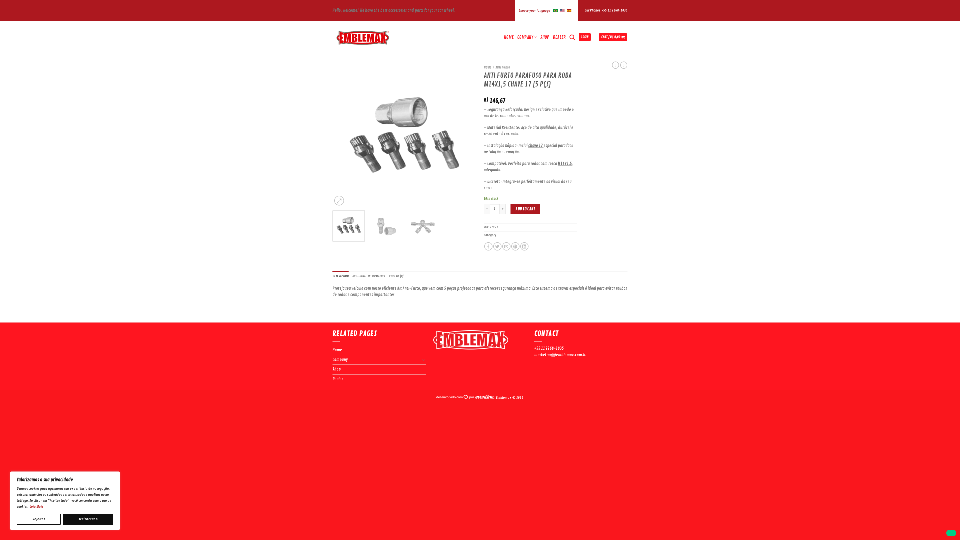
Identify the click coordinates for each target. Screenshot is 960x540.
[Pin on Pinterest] (515, 246)
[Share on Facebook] (488, 246)
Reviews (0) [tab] (396, 276)
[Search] (572, 37)
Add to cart (525, 209)
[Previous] (341, 134)
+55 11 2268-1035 (615, 10)
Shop (544, 37)
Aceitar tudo (88, 519)
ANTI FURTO (503, 67)
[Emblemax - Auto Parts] (376, 37)
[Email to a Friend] (506, 246)
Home (509, 37)
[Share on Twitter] (497, 246)
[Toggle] (424, 360)
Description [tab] (340, 276)
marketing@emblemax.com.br (560, 355)
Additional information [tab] (369, 276)
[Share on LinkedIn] (524, 246)
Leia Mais (36, 506)
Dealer (559, 37)
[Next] (467, 134)
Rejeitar (38, 519)
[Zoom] (339, 201)
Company (525, 37)
